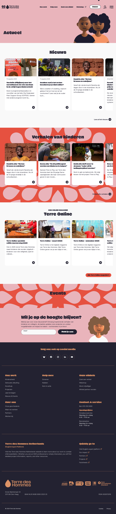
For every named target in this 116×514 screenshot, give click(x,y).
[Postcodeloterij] (71, 483)
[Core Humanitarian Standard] (104, 483)
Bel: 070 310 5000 (85, 406)
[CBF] (80, 483)
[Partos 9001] (88, 483)
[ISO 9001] (94, 483)
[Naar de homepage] (18, 483)
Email (25, 330)
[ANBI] (64, 483)
